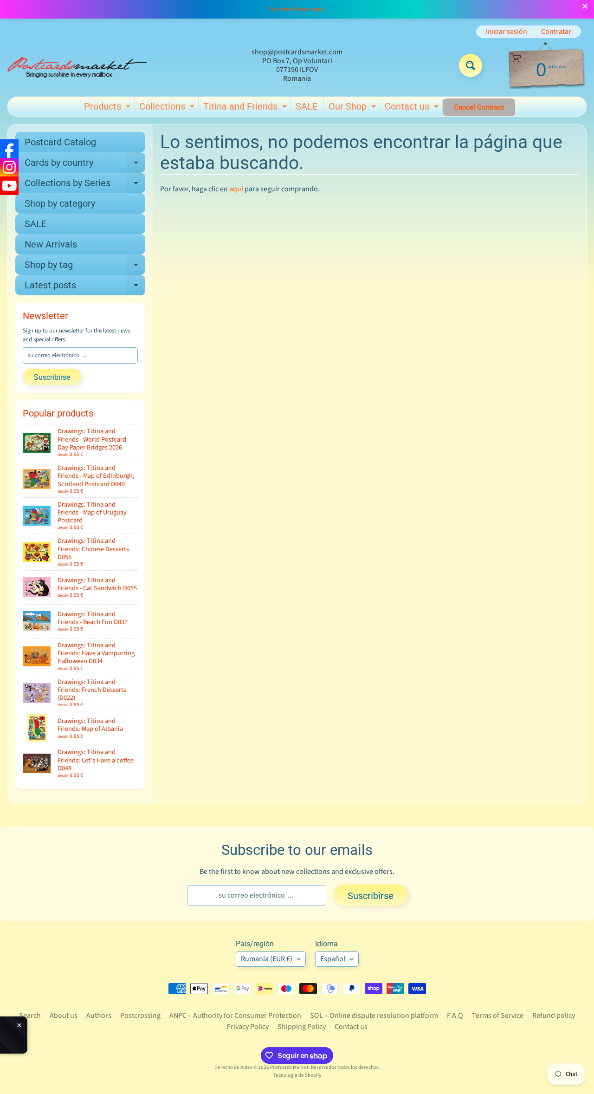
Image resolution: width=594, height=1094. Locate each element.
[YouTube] (9, 185)
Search (30, 1015)
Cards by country (85, 165)
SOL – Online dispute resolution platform (374, 1015)
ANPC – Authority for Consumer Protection (235, 1015)
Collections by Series (85, 185)
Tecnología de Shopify (297, 1075)
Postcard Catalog (60, 142)
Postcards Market (289, 1067)
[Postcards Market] (77, 65)
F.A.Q (455, 1015)
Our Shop (353, 108)
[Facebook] (9, 148)
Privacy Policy (247, 1027)
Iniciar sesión (506, 31)
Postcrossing (140, 1015)
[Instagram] (9, 167)
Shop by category (60, 203)
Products (108, 108)
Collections (168, 108)
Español (332, 959)
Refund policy (553, 1015)
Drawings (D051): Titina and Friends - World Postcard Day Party (90, 1031)
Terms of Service (497, 1015)
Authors (98, 1015)
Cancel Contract (479, 107)
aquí (236, 189)
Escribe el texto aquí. (297, 9)
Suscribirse (52, 377)
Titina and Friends (246, 108)
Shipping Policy (302, 1027)
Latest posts (85, 287)
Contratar (556, 31)
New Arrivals (51, 244)
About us (63, 1015)
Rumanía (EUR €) (266, 959)
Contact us (413, 108)
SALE (306, 106)
